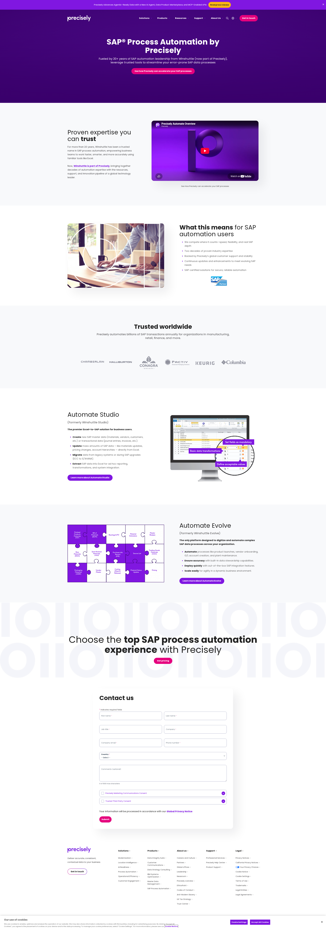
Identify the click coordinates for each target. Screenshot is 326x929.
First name (106, 716)
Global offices (183, 867)
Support (198, 18)
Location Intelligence (127, 862)
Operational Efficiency (128, 876)
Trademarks (241, 885)
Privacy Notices (242, 858)
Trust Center (182, 904)
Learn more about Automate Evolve (202, 580)
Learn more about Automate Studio (90, 477)
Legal (239, 850)
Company (171, 729)
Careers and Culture (186, 858)
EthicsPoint (182, 885)
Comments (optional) (111, 769)
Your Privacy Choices (249, 867)
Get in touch (248, 18)
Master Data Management (153, 882)
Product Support (213, 867)
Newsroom (181, 876)
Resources (180, 18)
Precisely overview (185, 881)
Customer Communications (155, 863)
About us (182, 850)
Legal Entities (241, 890)
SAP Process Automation (158, 888)
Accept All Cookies (260, 922)
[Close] (322, 922)
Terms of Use (241, 881)
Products (162, 18)
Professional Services (215, 858)
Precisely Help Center (215, 862)
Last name (171, 716)
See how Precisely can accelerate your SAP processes (163, 71)
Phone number (173, 743)
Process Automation (127, 871)
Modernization (124, 858)
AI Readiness (123, 867)
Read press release (219, 5)
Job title (105, 729)
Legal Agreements (244, 894)
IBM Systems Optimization (153, 875)
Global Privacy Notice (179, 811)
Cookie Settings (242, 876)
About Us (216, 18)
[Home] (79, 18)
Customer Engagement (128, 881)
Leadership (181, 871)
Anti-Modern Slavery (186, 894)
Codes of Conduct (185, 890)
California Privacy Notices (247, 862)
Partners (180, 862)
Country (105, 754)
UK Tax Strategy (184, 899)
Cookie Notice (242, 871)
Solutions (144, 18)
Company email (109, 743)
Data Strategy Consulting (158, 869)
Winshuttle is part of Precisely (92, 165)
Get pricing (163, 660)
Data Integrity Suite (156, 858)
